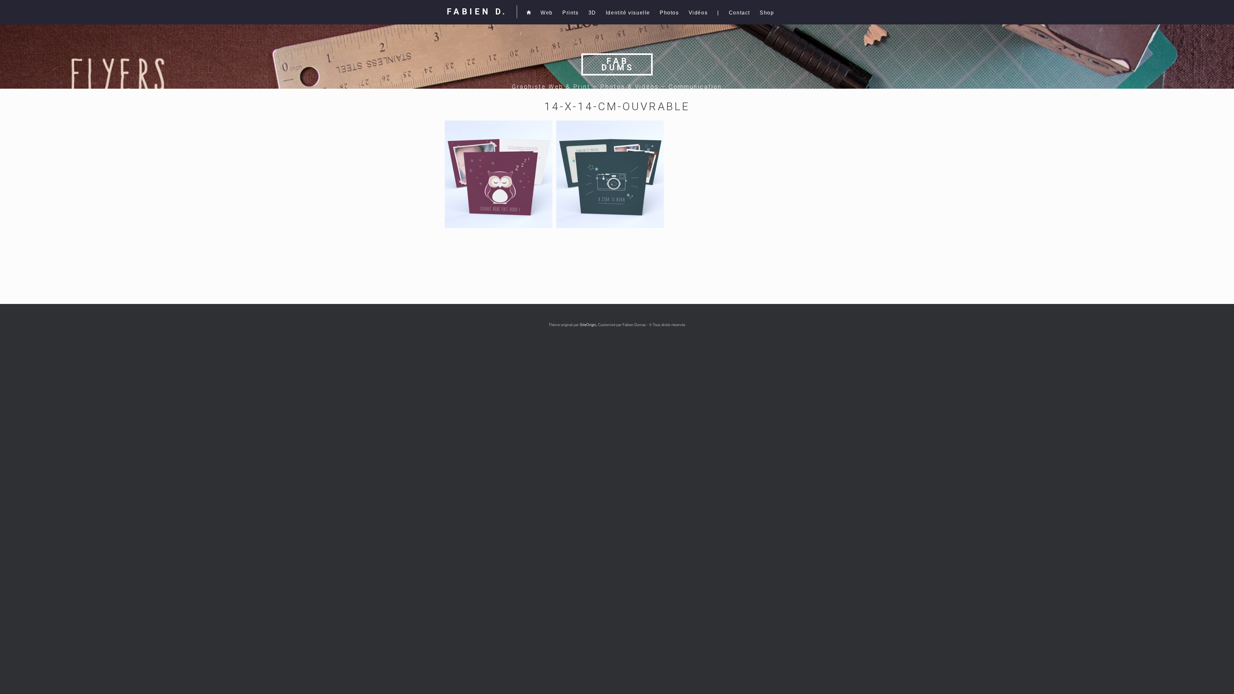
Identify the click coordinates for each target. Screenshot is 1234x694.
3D (592, 12)
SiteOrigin (588, 324)
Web (547, 12)
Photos (669, 12)
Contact (739, 12)
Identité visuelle (628, 12)
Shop (767, 12)
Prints (570, 12)
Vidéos (698, 12)
